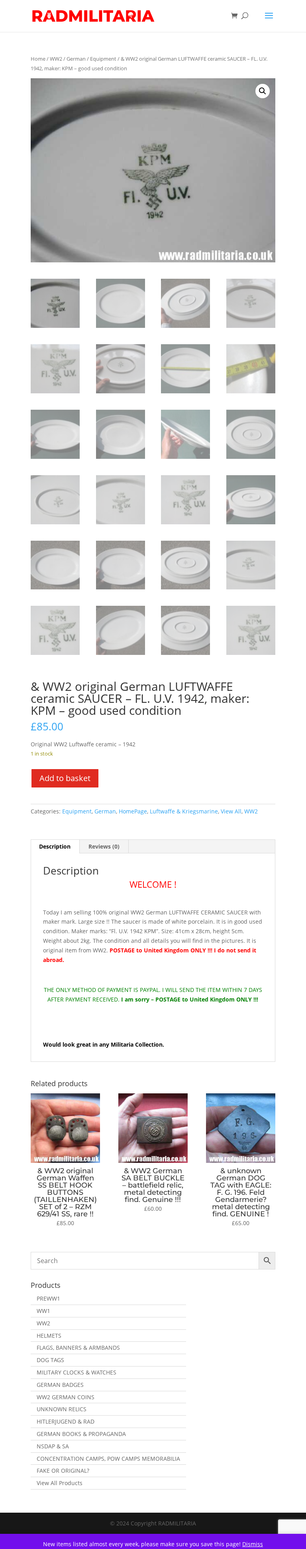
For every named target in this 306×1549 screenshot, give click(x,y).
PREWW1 (48, 1298)
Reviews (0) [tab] (104, 846)
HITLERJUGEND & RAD (65, 1421)
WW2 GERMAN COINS (65, 1397)
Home (38, 58)
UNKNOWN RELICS (61, 1409)
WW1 (43, 1311)
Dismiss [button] (252, 1544)
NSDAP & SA (53, 1446)
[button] (262, 91)
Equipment (103, 58)
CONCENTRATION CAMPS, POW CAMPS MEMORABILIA (108, 1458)
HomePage (133, 811)
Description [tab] (55, 846)
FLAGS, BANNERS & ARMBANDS (78, 1347)
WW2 (56, 58)
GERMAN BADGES (60, 1384)
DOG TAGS (50, 1360)
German (76, 58)
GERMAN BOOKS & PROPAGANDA (81, 1434)
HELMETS (49, 1335)
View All (231, 811)
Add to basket (64, 778)
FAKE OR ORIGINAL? (63, 1470)
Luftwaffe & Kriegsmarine (184, 811)
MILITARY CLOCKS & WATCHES (76, 1372)
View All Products (59, 1483)
